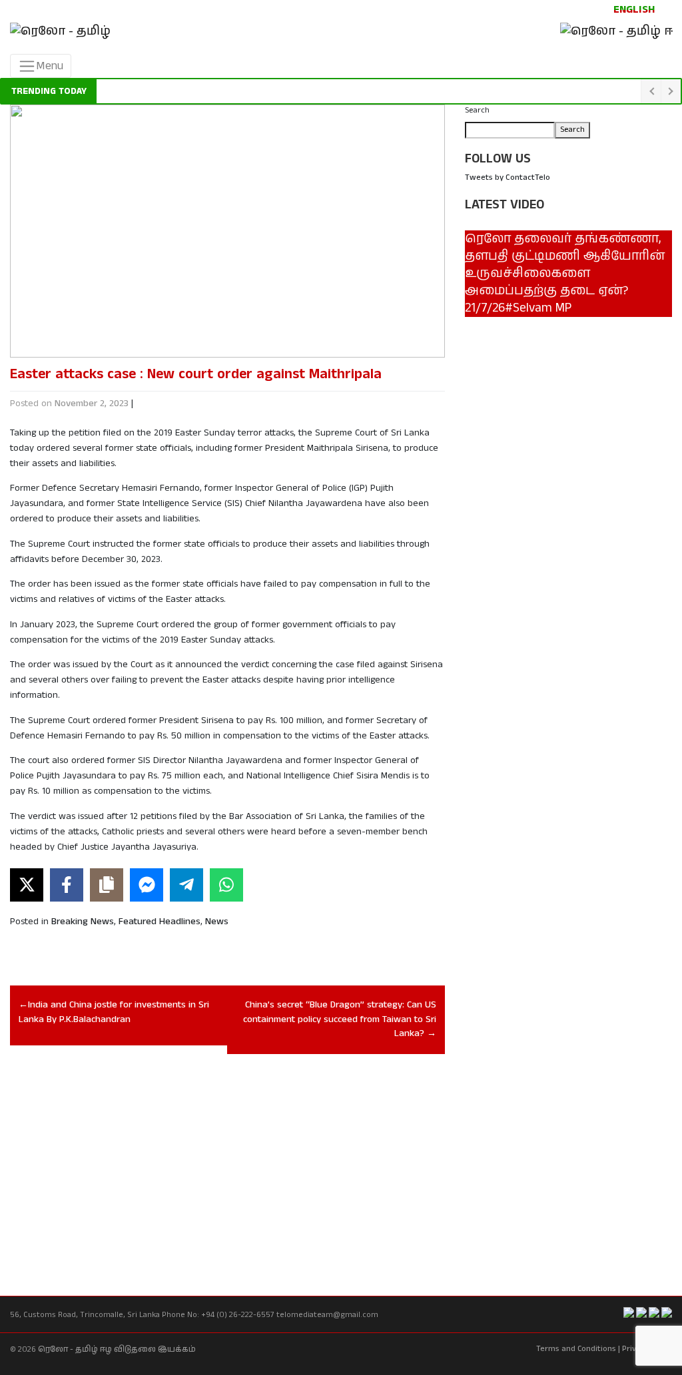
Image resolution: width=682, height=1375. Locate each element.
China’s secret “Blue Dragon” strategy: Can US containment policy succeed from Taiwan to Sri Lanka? (339, 1019)
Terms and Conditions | (578, 1348)
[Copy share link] (106, 885)
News (216, 921)
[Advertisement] (227, 1161)
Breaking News (82, 921)
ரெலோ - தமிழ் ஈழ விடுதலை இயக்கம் (117, 1349)
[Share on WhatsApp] (226, 885)
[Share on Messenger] (146, 885)
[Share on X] (26, 885)
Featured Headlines (159, 921)
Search (477, 110)
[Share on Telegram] (186, 885)
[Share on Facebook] (66, 885)
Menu (49, 66)
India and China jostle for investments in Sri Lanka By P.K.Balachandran (114, 1012)
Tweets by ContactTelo (507, 177)
